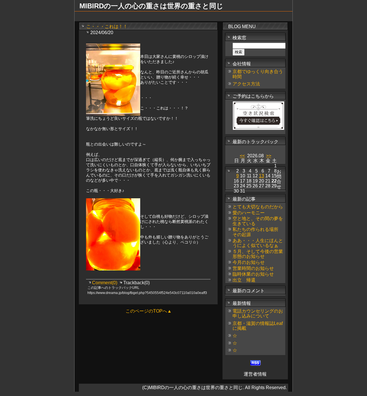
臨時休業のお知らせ (253, 274)
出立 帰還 (244, 280)
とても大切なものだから (258, 206)
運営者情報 (255, 374)
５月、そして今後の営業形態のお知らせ (258, 254)
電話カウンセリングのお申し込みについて (258, 314)
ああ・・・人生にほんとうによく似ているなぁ (258, 243)
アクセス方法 (246, 83)
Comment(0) (105, 282)
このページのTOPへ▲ (149, 311)
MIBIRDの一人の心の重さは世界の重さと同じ (151, 6)
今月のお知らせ (249, 262)
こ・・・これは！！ (107, 26)
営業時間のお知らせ (253, 268)
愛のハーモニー (249, 212)
